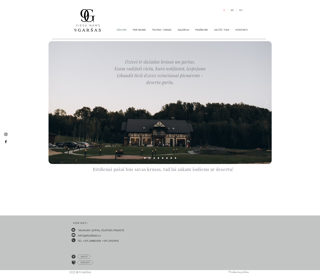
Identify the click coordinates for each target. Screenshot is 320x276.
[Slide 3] (158, 158)
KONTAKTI (79, 223)
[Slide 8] (167, 158)
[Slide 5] (150, 158)
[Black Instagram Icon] (6, 134)
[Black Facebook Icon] (6, 142)
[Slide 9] (162, 158)
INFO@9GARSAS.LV (89, 235)
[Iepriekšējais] (53, 102)
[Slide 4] (145, 158)
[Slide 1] (154, 158)
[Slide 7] (171, 158)
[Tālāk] (266, 102)
